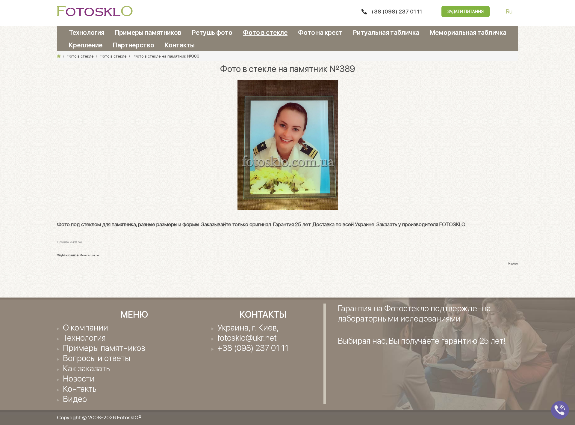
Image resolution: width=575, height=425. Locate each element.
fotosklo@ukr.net (247, 338)
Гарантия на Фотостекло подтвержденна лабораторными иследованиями (414, 313)
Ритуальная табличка (386, 32)
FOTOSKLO (452, 224)
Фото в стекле (265, 32)
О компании (85, 327)
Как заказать (86, 368)
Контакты (180, 45)
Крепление (85, 45)
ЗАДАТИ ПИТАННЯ (465, 11)
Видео (75, 399)
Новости (79, 378)
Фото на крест (320, 32)
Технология (86, 32)
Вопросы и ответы (96, 358)
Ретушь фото (212, 32)
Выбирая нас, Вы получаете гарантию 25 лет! (422, 341)
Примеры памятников (148, 32)
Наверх (513, 263)
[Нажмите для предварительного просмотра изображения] (287, 144)
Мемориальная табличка (468, 32)
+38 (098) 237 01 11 (396, 11)
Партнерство (133, 45)
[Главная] (59, 56)
